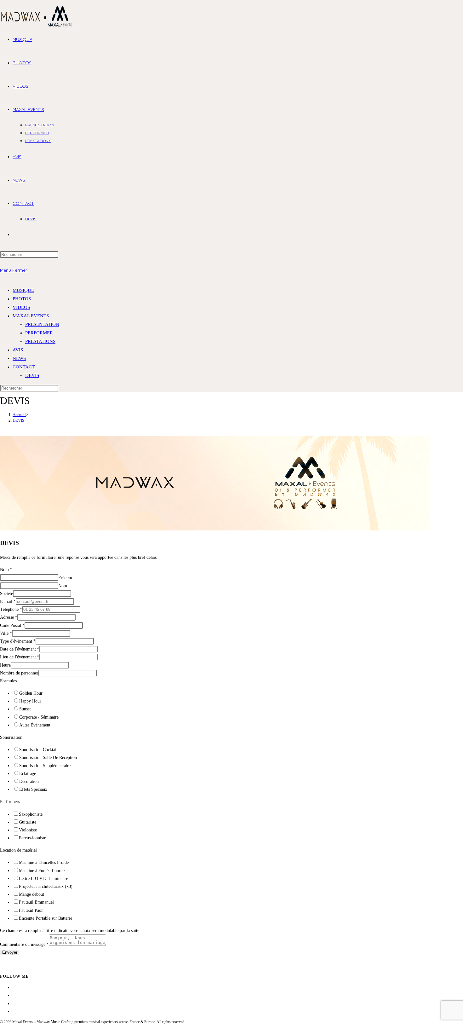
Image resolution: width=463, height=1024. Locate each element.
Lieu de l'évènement (19, 657)
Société (6, 593)
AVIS (18, 349)
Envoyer (9, 952)
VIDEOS (21, 307)
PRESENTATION (42, 324)
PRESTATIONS (40, 341)
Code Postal (12, 625)
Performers (10, 801)
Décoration (29, 781)
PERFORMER (39, 332)
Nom (6, 569)
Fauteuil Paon (31, 910)
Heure (5, 665)
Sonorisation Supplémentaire (45, 765)
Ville (6, 633)
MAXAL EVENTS (31, 315)
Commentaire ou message (24, 944)
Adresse (8, 617)
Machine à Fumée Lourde (42, 870)
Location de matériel (18, 850)
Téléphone (11, 609)
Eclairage (27, 773)
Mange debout (31, 894)
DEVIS (32, 375)
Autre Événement (34, 725)
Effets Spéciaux (33, 789)
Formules (8, 681)
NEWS (19, 358)
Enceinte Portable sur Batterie (45, 918)
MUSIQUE (23, 290)
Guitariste (27, 822)
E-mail (8, 601)
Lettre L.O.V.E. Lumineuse (43, 878)
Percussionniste (32, 838)
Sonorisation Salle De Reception (48, 757)
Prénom (65, 577)
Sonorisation (11, 737)
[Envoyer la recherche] (62, 389)
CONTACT (24, 366)
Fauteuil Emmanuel (36, 902)
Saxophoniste (31, 814)
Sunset (25, 709)
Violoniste (28, 830)
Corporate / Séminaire (39, 717)
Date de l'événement (19, 649)
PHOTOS (22, 298)
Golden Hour (31, 693)
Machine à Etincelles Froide (44, 862)
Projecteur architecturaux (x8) (45, 886)
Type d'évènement (18, 641)
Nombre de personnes (19, 673)
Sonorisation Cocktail (38, 749)
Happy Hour (30, 701)
